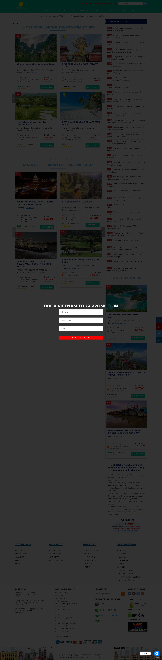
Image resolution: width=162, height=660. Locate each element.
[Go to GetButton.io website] (156, 657)
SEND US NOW (81, 338)
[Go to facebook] (156, 653)
